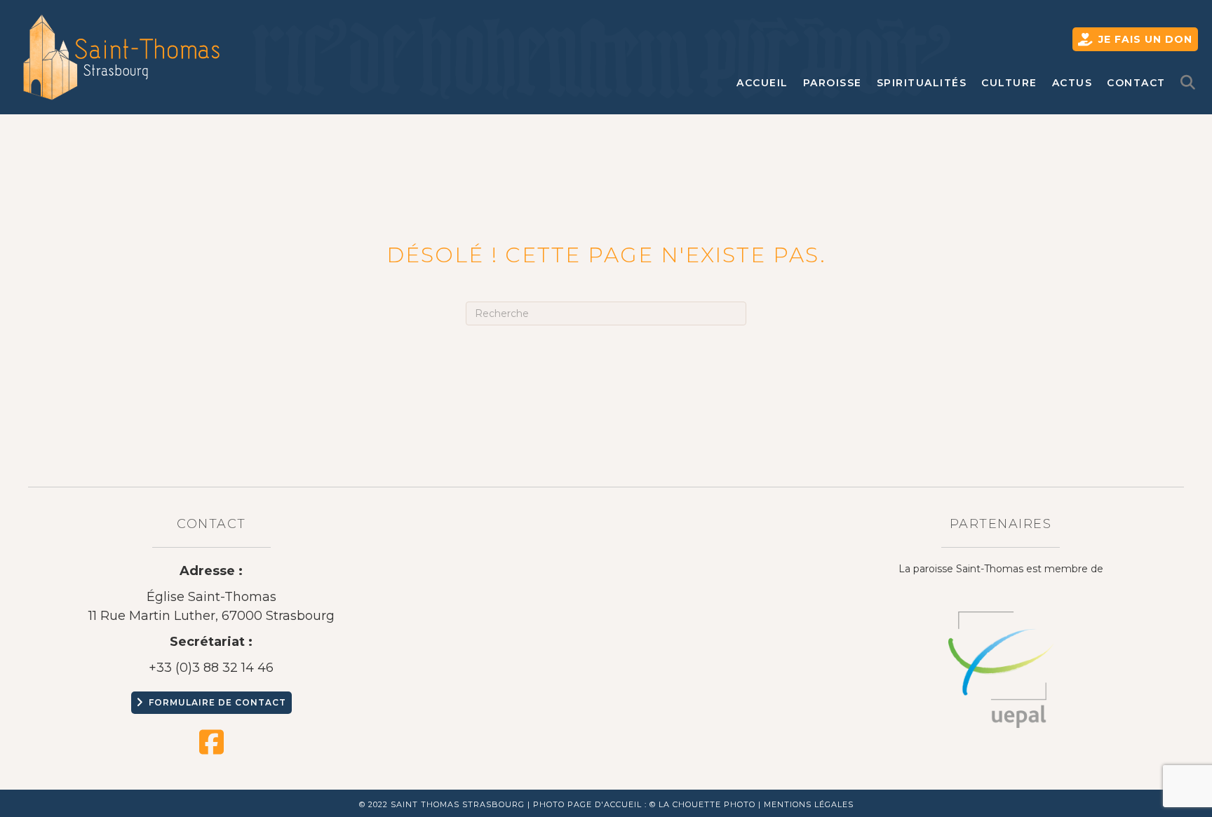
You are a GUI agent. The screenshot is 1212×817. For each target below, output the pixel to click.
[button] (1191, 83)
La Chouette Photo (707, 804)
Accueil (762, 82)
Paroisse (832, 82)
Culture (1009, 82)
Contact (1136, 82)
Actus (1072, 82)
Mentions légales (809, 804)
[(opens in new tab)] (1000, 669)
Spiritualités (922, 82)
